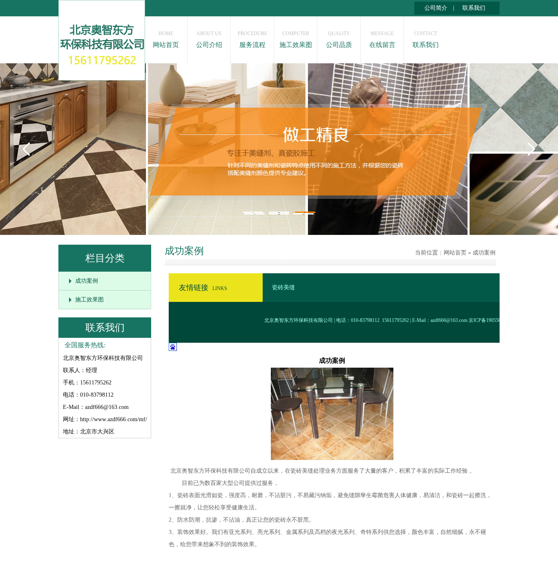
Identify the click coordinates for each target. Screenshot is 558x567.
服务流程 (252, 39)
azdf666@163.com (449, 320)
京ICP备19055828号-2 (492, 320)
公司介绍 (209, 39)
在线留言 (382, 39)
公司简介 (435, 8)
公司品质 (339, 39)
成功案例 (86, 281)
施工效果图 (295, 39)
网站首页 (166, 39)
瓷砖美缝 (283, 287)
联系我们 (473, 8)
